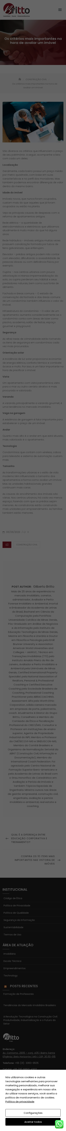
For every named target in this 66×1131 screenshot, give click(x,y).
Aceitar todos (33, 1122)
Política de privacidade (19, 1101)
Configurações (33, 1113)
